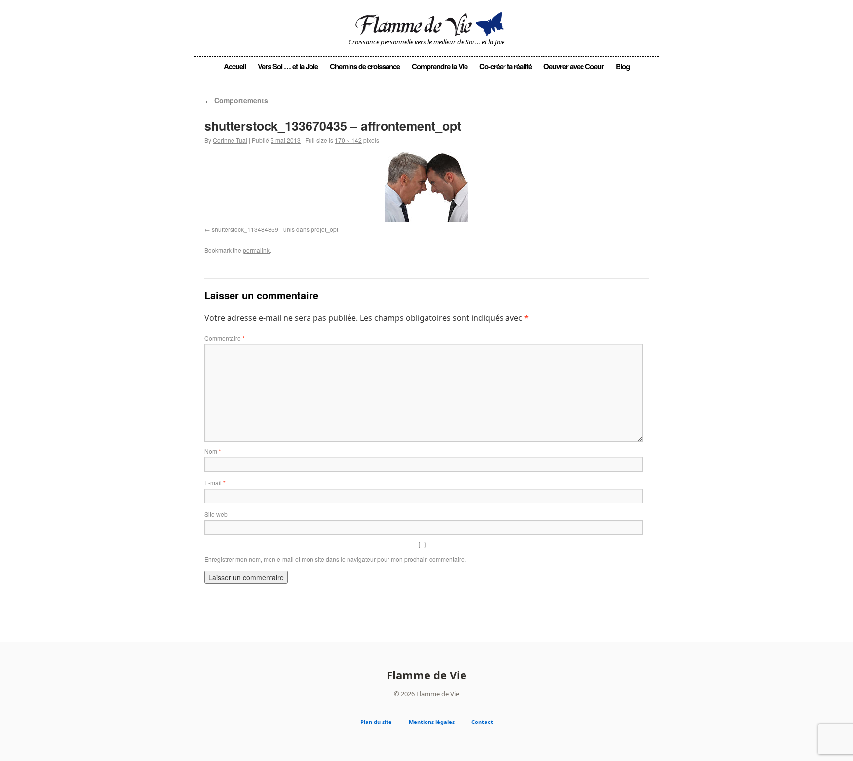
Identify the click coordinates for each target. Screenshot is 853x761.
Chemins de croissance (365, 66)
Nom (212, 451)
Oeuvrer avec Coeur (573, 66)
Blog (623, 66)
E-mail (215, 482)
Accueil (235, 66)
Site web (216, 514)
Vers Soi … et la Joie (288, 66)
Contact (482, 721)
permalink (256, 250)
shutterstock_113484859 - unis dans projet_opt (275, 229)
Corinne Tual (230, 140)
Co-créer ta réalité (505, 66)
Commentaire (224, 338)
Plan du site (376, 721)
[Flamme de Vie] (426, 22)
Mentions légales (432, 721)
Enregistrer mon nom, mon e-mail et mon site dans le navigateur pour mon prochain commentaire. (335, 559)
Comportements (236, 100)
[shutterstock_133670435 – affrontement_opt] (426, 187)
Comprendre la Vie (439, 66)
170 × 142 (348, 140)
